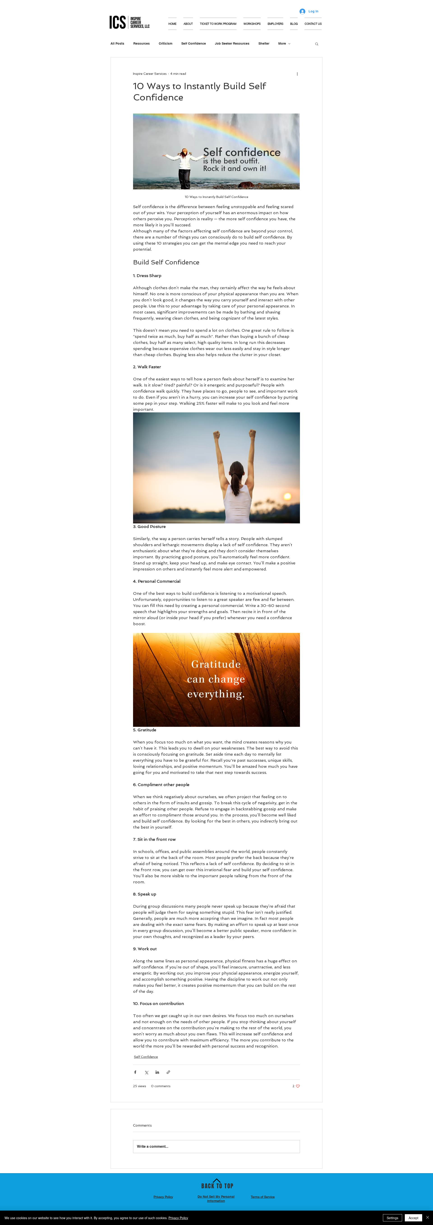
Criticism (165, 43)
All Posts (117, 43)
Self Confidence (193, 43)
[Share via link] (168, 1072)
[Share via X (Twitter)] (146, 1072)
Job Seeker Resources (232, 43)
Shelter (263, 43)
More (282, 43)
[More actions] (297, 73)
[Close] (427, 1217)
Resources (141, 43)
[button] (252, 24)
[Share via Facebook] (135, 1072)
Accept (413, 1218)
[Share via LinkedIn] (157, 1072)
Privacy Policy (178, 1218)
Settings (392, 1218)
